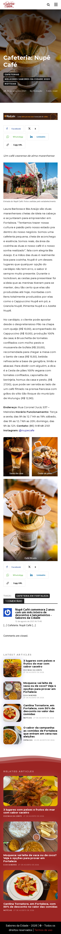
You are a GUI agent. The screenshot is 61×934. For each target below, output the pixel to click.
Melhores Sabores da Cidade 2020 (27, 79)
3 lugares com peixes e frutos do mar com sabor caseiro (39, 663)
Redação (37, 91)
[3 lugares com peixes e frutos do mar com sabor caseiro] (12, 668)
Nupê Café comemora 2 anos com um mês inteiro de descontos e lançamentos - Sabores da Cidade (35, 613)
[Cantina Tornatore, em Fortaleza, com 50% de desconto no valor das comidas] (12, 713)
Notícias (10, 84)
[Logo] (9, 4)
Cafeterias (12, 74)
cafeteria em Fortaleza (32, 596)
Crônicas (28, 740)
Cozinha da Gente (32, 670)
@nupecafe (26, 430)
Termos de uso (43, 930)
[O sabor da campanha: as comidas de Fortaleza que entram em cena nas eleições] (12, 735)
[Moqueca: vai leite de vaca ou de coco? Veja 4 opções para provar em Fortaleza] (12, 690)
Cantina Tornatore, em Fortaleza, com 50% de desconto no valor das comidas (39, 710)
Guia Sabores (30, 695)
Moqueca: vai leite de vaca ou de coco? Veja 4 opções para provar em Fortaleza (39, 687)
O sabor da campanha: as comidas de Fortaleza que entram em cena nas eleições (40, 732)
